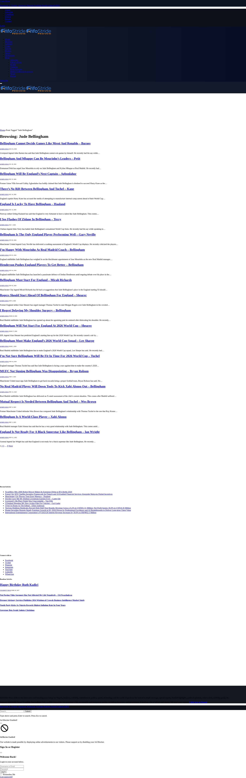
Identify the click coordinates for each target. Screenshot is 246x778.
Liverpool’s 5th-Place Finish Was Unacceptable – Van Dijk (29, 501)
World (12, 74)
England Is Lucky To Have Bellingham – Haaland (32, 204)
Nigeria (8, 48)
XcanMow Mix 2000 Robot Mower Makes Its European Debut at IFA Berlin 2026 (38, 492)
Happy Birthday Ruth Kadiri (19, 584)
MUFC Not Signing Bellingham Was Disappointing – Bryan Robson (44, 371)
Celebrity (9, 44)
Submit (27, 711)
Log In (3, 772)
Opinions (14, 67)
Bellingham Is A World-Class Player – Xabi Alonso (33, 416)
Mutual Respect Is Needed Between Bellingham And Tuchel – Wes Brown (48, 401)
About (7, 10)
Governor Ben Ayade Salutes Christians (17, 610)
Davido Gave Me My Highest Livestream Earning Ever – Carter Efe (32, 499)
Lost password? (6, 777)
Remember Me (9, 774)
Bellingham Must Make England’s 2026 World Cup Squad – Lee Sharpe (47, 340)
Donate (8, 17)
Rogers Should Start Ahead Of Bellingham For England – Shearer (43, 295)
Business (8, 42)
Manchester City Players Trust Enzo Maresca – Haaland (27, 496)
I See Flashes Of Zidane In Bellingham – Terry (30, 219)
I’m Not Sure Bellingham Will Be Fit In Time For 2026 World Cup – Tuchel (50, 356)
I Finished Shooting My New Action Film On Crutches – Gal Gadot (32, 503)
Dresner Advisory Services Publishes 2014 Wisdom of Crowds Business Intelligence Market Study (42, 600)
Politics (8, 51)
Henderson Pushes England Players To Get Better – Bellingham (42, 264)
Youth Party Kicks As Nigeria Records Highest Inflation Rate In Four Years (32, 605)
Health (13, 65)
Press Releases (16, 69)
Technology (10, 55)
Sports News (4, 149)
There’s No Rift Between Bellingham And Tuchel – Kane (37, 188)
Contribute (9, 14)
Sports (7, 53)
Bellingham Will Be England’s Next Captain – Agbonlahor (38, 173)
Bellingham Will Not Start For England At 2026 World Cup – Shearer (46, 325)
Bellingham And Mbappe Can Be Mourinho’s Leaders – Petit (40, 158)
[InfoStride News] (25, 35)
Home (7, 39)
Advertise (9, 12)
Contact (8, 21)
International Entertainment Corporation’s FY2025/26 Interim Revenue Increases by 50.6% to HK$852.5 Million (50, 512)
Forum (8, 19)
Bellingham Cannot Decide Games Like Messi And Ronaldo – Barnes (45, 143)
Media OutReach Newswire (21, 71)
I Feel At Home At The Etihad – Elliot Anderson (24, 506)
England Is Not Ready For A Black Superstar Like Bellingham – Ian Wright (50, 431)
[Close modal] (1, 723)
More (7, 58)
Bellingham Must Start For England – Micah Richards (36, 280)
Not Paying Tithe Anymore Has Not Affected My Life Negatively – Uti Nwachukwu (36, 595)
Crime (7, 46)
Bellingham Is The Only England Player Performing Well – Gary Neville (48, 234)
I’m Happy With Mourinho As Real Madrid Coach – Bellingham (42, 249)
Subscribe (4, 80)
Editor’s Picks (16, 62)
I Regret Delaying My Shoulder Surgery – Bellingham (35, 310)
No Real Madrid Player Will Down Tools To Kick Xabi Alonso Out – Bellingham (52, 386)
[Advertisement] (77, 111)
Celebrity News (5, 590)
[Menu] (1, 83)
